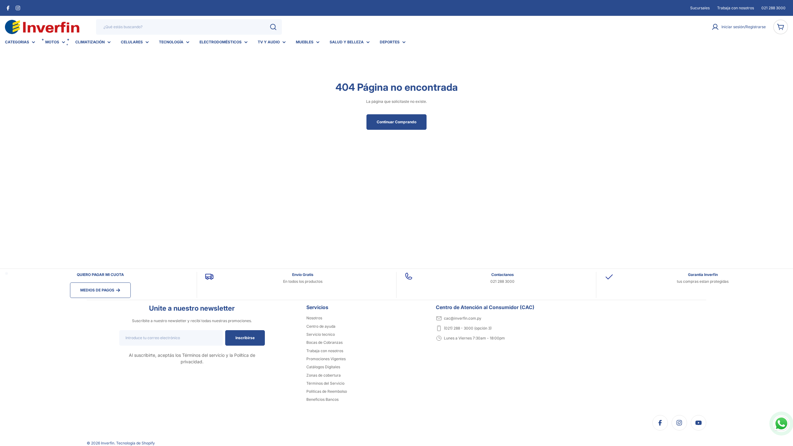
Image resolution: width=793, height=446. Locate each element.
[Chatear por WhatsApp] (781, 423)
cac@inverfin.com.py (462, 318)
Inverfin (107, 443)
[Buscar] (273, 27)
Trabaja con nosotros (735, 8)
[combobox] (189, 27)
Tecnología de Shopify (135, 443)
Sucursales (700, 8)
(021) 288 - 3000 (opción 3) (468, 328)
